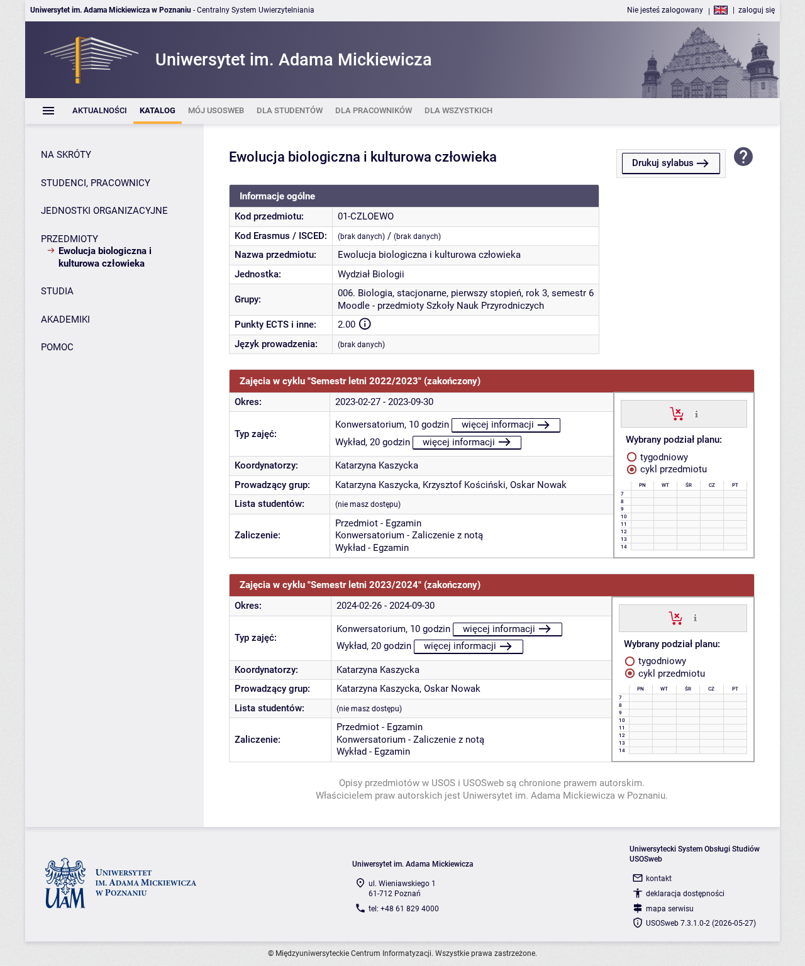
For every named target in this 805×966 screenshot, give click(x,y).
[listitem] (99, 111)
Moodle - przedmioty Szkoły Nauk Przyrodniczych (441, 305)
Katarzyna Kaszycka (376, 465)
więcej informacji (498, 424)
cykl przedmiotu (672, 469)
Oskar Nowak (538, 485)
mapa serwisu (670, 908)
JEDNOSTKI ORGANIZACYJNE (104, 210)
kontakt (659, 878)
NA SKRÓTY (66, 154)
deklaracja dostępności (685, 893)
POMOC (57, 347)
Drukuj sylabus (663, 163)
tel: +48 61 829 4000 (404, 908)
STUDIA (57, 291)
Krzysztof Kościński (464, 485)
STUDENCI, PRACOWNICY (95, 183)
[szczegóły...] (696, 413)
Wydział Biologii (371, 274)
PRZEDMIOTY (69, 239)
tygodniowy (663, 457)
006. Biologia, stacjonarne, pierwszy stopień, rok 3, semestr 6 (466, 293)
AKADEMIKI (65, 319)
